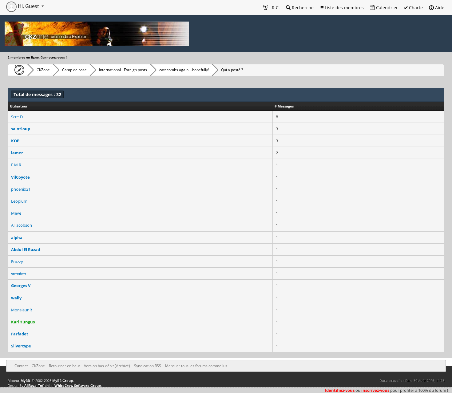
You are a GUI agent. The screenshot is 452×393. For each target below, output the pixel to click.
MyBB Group (62, 380)
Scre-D (17, 117)
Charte (415, 7)
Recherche (302, 7)
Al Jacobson (21, 225)
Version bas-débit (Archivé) (107, 365)
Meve (16, 213)
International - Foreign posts (123, 69)
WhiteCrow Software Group (77, 385)
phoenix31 (20, 189)
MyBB (25, 380)
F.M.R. (16, 165)
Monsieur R (21, 310)
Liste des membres (343, 7)
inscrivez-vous (375, 390)
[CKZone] (17, 69)
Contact (21, 365)
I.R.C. (274, 7)
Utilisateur (19, 106)
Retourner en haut (64, 365)
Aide (439, 7)
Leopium (19, 201)
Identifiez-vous (340, 390)
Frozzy (17, 261)
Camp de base (74, 69)
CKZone (43, 69)
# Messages (284, 106)
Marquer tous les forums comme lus (196, 365)
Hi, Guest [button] (28, 6)
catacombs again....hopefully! (184, 69)
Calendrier (386, 7)
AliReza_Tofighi (37, 385)
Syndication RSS (147, 365)
